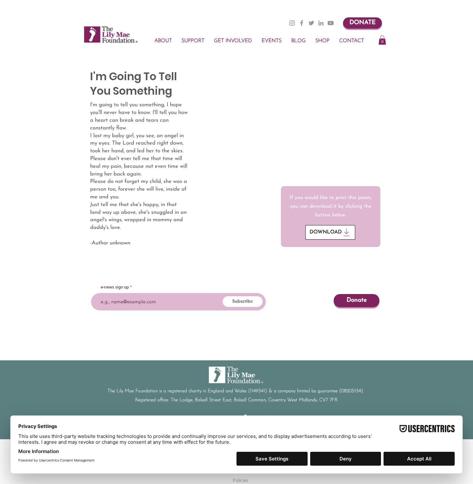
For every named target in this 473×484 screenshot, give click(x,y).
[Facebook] (301, 23)
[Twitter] (311, 23)
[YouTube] (330, 23)
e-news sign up (115, 287)
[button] (382, 40)
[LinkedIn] (321, 23)
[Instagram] (292, 23)
